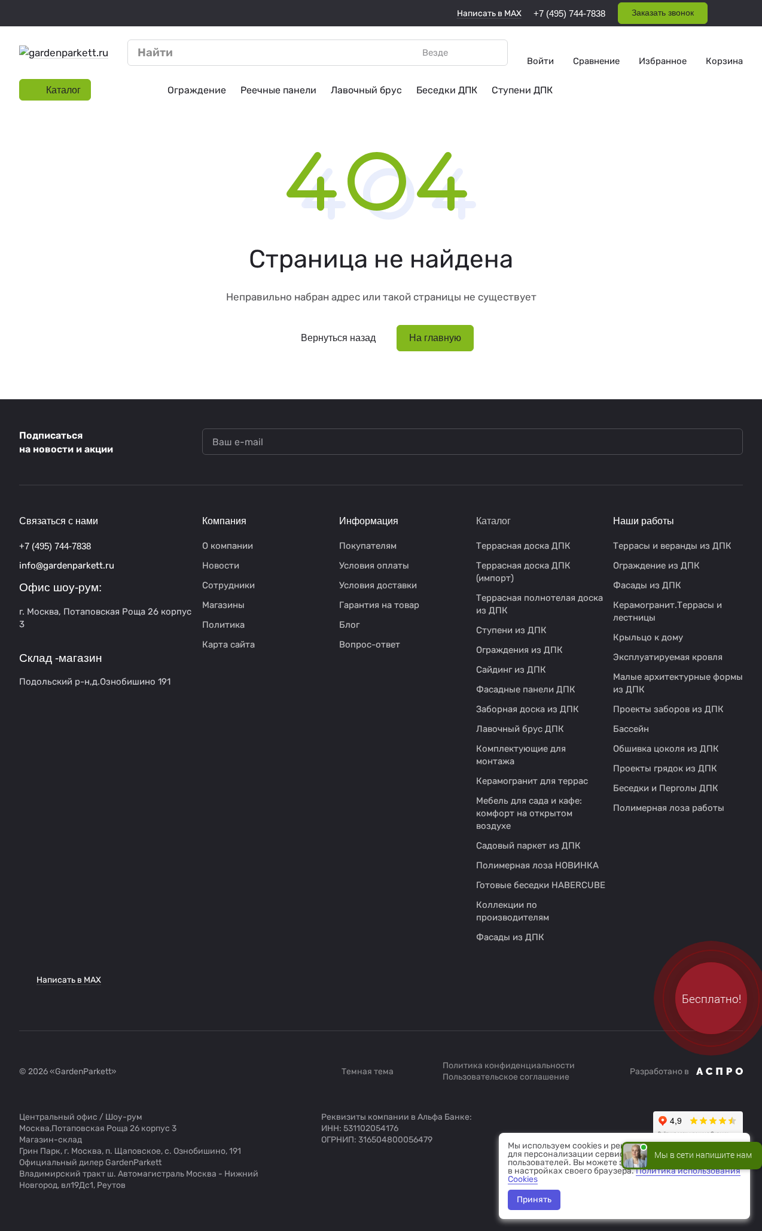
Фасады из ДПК (510, 937)
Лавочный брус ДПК (520, 729)
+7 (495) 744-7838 (569, 13)
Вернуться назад (338, 338)
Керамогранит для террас (532, 781)
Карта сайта (228, 644)
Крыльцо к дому (648, 637)
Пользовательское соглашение (506, 1077)
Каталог (493, 521)
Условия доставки (378, 585)
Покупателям (368, 545)
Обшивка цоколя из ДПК (666, 748)
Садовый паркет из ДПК (528, 845)
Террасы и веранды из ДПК (672, 545)
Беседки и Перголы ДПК (665, 788)
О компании (227, 545)
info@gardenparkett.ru (66, 565)
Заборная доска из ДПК (527, 709)
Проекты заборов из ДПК (668, 709)
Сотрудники (228, 585)
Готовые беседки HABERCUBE (540, 885)
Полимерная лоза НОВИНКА (537, 865)
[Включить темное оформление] (738, 13)
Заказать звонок (663, 12)
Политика (223, 624)
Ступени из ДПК (511, 630)
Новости (220, 565)
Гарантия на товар (379, 605)
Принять (534, 1199)
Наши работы (643, 521)
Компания (224, 521)
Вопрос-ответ (369, 644)
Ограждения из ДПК (519, 650)
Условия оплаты (374, 565)
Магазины (223, 605)
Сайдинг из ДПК (511, 669)
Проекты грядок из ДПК (665, 768)
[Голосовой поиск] (471, 53)
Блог (349, 624)
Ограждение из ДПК (656, 565)
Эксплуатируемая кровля (668, 657)
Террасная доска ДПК (523, 545)
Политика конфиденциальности (509, 1065)
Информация (368, 521)
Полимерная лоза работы (668, 808)
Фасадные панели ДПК (525, 689)
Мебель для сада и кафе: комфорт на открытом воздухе (529, 813)
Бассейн (631, 729)
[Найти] (492, 52)
